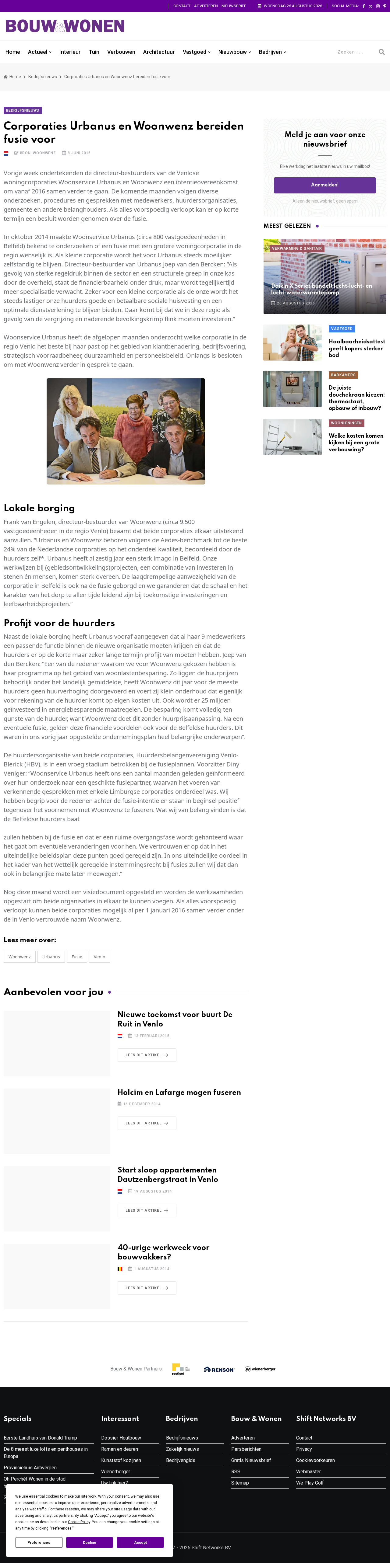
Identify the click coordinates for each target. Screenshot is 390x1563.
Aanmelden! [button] (325, 185)
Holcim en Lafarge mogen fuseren (179, 1093)
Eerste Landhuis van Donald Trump (40, 1438)
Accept (140, 1542)
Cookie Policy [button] (79, 1522)
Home (12, 52)
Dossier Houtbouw (121, 1438)
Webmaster (308, 1471)
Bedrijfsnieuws (42, 76)
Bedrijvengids (180, 1460)
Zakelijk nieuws (182, 1449)
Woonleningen (346, 423)
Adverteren (206, 6)
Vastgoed (194, 52)
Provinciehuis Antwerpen (30, 1468)
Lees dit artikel (144, 1055)
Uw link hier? (114, 1483)
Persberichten (246, 1449)
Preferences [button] (61, 1528)
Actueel (37, 52)
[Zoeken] (382, 52)
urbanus (51, 957)
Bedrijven (270, 52)
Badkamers (343, 375)
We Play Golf (310, 1483)
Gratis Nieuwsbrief (251, 1460)
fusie (77, 957)
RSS (235, 1471)
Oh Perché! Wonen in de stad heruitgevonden (35, 1482)
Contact (181, 6)
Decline (89, 1542)
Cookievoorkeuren (315, 1460)
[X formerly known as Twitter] (371, 6)
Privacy (304, 1449)
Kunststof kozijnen (121, 1460)
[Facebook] (364, 6)
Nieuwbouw (232, 52)
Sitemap (240, 1483)
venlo (99, 957)
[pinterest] (384, 6)
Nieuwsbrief (234, 6)
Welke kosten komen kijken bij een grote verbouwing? (356, 443)
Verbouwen (121, 52)
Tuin (94, 52)
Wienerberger (115, 1471)
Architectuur (159, 52)
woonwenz (20, 957)
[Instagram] (378, 6)
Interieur (70, 52)
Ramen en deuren (119, 1449)
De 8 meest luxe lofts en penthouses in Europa (46, 1452)
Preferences (38, 1542)
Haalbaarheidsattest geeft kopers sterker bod (357, 348)
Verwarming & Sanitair (297, 248)
